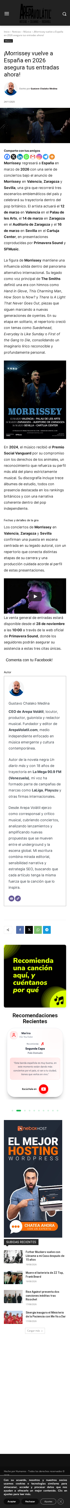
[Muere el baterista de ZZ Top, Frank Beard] (13, 1277)
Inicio (7, 31)
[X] (13, 157)
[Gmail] (33, 157)
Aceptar (12, 1501)
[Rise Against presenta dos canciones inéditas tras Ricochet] (13, 1296)
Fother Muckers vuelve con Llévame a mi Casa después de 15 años (45, 1255)
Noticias (16, 31)
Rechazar (30, 1501)
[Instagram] (39, 157)
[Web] (18, 898)
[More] (52, 157)
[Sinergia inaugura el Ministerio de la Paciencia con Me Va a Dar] (13, 1317)
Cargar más (33, 1330)
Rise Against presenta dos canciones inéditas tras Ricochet (42, 1295)
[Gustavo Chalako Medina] (11, 88)
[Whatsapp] (26, 157)
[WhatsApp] (38, 930)
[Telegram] (45, 157)
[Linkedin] (20, 157)
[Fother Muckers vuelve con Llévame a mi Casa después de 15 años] (13, 1256)
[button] (12, 1110)
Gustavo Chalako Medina (44, 88)
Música (27, 31)
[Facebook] (7, 157)
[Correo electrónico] (11, 898)
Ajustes (48, 1501)
